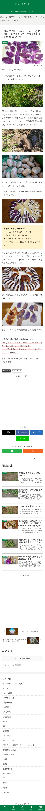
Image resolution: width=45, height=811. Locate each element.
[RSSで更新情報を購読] (33, 451)
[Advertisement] (22, 400)
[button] (40, 485)
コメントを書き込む (22, 658)
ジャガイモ (17, 371)
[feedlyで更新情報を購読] (12, 451)
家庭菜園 (7, 371)
